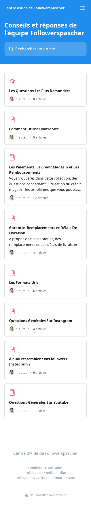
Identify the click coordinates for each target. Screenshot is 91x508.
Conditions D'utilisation (45, 468)
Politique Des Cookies (31, 478)
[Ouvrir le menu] (83, 8)
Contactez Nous (64, 478)
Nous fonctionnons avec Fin (48, 495)
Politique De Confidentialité (45, 472)
